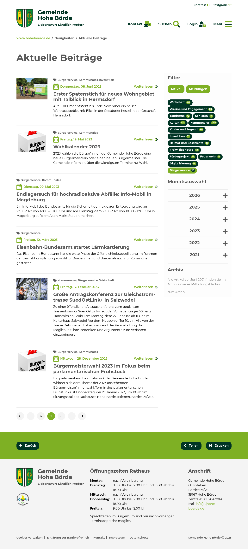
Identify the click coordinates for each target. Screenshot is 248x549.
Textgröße (220, 5)
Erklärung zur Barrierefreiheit (68, 537)
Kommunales (203, 122)
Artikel (176, 89)
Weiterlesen (143, 86)
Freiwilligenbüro (184, 149)
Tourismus (179, 116)
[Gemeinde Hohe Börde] (50, 18)
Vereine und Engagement (191, 109)
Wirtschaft (180, 102)
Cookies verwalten (29, 537)
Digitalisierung (182, 163)
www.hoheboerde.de (33, 38)
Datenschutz (138, 537)
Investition (179, 136)
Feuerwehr (210, 156)
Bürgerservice (182, 170)
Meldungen (198, 89)
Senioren (203, 116)
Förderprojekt (182, 156)
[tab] (198, 195)
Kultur (177, 122)
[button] (198, 195)
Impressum (117, 537)
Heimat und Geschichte (189, 143)
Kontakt (99, 537)
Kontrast (200, 5)
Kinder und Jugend (186, 129)
